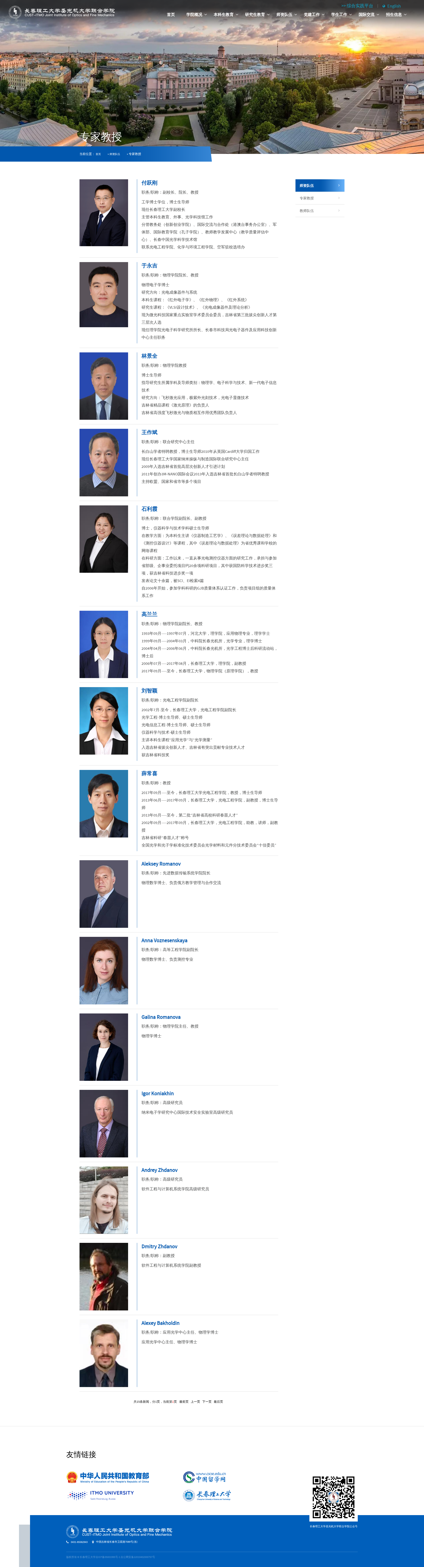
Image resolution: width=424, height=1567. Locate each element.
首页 (171, 14)
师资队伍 (115, 154)
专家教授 (307, 198)
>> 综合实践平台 (357, 5)
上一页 (195, 1402)
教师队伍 (307, 210)
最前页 (184, 1402)
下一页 (207, 1402)
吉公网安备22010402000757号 (138, 1557)
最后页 (218, 1402)
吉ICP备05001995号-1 (108, 1557)
